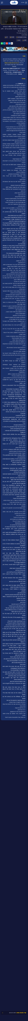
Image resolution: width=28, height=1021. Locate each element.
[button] (14, 17)
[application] (14, 17)
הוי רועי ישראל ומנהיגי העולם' (12, 62)
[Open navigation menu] (26, 2)
